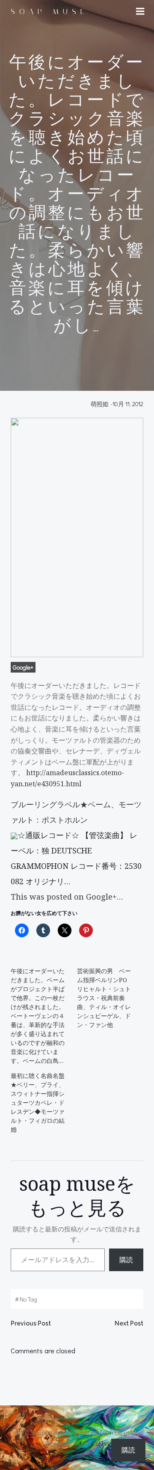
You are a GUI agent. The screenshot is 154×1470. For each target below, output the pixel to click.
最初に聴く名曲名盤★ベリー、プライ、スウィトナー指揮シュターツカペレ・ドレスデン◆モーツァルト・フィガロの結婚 (38, 1102)
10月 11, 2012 (128, 404)
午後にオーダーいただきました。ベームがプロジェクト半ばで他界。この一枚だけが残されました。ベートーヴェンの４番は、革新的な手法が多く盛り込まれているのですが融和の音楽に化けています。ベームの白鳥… (38, 1016)
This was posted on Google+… (67, 896)
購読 (126, 1259)
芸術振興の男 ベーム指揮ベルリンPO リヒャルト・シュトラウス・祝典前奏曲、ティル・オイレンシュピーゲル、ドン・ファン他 (105, 998)
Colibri (100, 1443)
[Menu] (140, 11)
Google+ (23, 667)
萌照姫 (100, 404)
